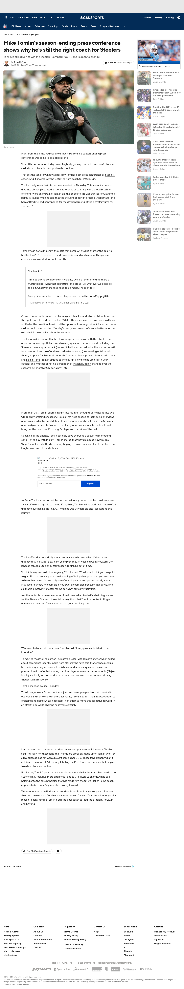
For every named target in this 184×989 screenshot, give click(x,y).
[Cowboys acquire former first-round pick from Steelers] (144, 200)
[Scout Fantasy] (129, 969)
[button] (124, 26)
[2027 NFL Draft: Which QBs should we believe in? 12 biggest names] (144, 130)
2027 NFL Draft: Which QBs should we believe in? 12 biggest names (167, 127)
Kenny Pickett (65, 359)
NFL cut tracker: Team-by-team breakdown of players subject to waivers (166, 162)
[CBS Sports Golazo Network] (115, 962)
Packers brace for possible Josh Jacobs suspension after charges (167, 231)
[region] (159, 52)
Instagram (129, 939)
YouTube (128, 931)
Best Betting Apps (13, 943)
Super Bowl (46, 574)
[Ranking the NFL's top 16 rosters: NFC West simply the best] (144, 113)
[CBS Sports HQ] (86, 962)
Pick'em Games (11, 931)
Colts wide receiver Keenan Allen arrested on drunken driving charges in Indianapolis (166, 145)
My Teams (159, 939)
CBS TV (37, 947)
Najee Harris (33, 372)
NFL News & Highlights (28, 35)
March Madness (11, 951)
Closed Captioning (73, 944)
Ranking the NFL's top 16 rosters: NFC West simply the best (166, 110)
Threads (128, 951)
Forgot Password (162, 943)
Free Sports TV (11, 939)
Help (96, 931)
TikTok (127, 935)
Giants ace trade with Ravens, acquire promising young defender (166, 214)
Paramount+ (39, 943)
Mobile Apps (10, 955)
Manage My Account (164, 931)
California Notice (72, 948)
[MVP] (115, 968)
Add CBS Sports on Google (120, 62)
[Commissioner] (100, 968)
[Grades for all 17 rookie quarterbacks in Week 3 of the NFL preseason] (144, 95)
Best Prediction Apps (14, 947)
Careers (37, 935)
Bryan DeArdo (20, 62)
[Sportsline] (62, 968)
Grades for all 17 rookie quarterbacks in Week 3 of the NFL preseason (167, 92)
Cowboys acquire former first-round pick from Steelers (166, 197)
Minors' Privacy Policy (75, 939)
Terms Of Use (71, 931)
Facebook (129, 943)
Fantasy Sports (11, 935)
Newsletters (160, 935)
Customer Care (102, 935)
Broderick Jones (53, 368)
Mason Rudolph (82, 376)
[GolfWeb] (146, 969)
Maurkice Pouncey (31, 597)
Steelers (110, 174)
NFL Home (8, 35)
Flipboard (129, 955)
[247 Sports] (41, 968)
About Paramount (42, 939)
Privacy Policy (71, 935)
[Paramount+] (80, 968)
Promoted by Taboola (123, 879)
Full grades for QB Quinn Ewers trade (166, 178)
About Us (38, 931)
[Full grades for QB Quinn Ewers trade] (144, 183)
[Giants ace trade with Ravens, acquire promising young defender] (144, 217)
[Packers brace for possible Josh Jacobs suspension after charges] (144, 234)
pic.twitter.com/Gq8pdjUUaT (69, 304)
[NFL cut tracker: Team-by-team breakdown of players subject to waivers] (144, 165)
